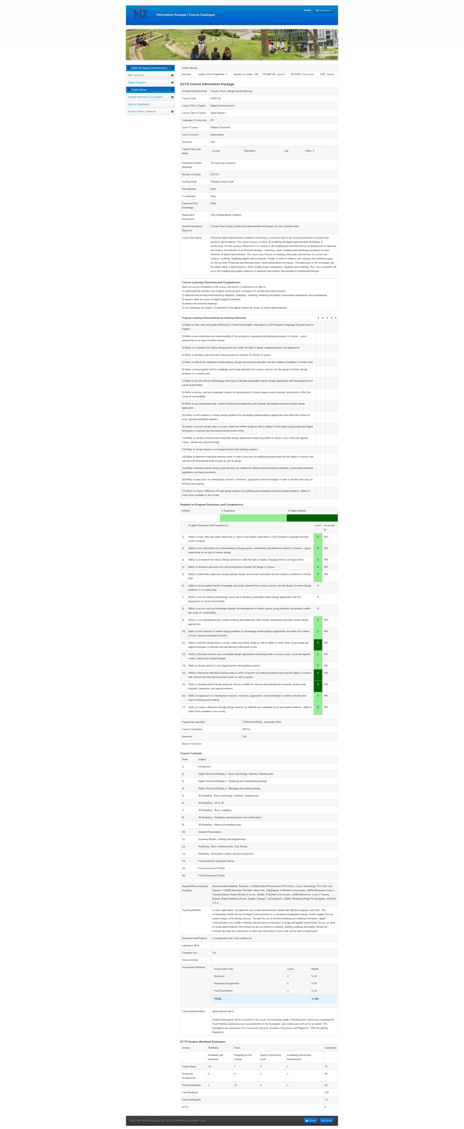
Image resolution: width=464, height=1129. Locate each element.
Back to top (327, 1121)
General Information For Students (145, 97)
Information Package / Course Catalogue (185, 14)
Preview (312, 1121)
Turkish (307, 10)
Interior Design (138, 89)
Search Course (325, 10)
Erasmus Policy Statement (142, 111)
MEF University (136, 75)
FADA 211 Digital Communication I (148, 68)
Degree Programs (137, 82)
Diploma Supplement (139, 104)
